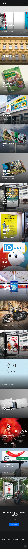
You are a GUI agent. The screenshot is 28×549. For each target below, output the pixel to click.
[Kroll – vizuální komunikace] (4, 3)
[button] (25, 3)
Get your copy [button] (14, 524)
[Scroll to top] (25, 546)
